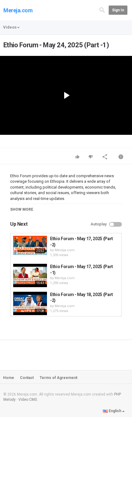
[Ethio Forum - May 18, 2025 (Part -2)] (30, 303)
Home (8, 378)
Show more (21, 209)
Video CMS (27, 399)
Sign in (118, 10)
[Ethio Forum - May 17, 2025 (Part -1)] (30, 275)
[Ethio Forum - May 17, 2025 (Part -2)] (30, 245)
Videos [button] (10, 27)
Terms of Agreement (58, 378)
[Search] (102, 9)
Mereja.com (18, 10)
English (115, 411)
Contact (27, 378)
